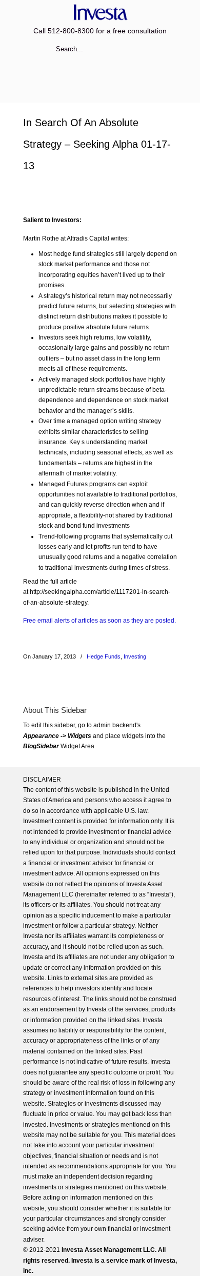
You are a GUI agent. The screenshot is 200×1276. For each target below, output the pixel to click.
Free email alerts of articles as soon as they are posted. (99, 620)
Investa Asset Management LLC (100, 12)
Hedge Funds (104, 656)
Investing (135, 656)
